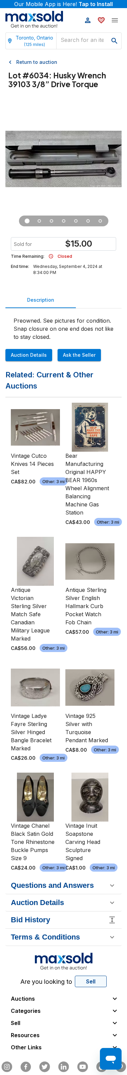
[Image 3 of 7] (51, 221)
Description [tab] (40, 300)
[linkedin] (64, 1067)
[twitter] (45, 1067)
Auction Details (29, 355)
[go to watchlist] (101, 20)
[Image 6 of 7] (88, 221)
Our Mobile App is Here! (63, 4)
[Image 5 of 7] (76, 221)
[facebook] (26, 1067)
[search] (114, 41)
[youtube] (83, 1067)
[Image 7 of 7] (100, 221)
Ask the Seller (79, 355)
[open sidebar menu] (115, 20)
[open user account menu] (87, 20)
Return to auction (36, 62)
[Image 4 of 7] (64, 221)
